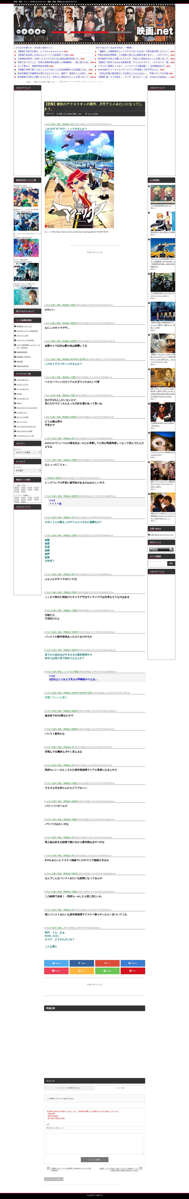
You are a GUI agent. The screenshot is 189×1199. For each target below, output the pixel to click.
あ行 (16, 487)
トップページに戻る (54, 1179)
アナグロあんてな (23, 389)
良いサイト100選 (22, 417)
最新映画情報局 (22, 352)
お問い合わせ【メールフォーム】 (162, 534)
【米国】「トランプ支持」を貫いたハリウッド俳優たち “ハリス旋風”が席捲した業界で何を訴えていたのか (118, 1169)
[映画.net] (94, 43)
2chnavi (19, 394)
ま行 (29, 489)
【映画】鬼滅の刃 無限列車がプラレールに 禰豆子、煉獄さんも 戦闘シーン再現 (163, 325)
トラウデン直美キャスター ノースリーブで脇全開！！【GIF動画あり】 (131, 66)
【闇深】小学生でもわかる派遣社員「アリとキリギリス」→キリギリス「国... (134, 62)
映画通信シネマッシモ (24, 326)
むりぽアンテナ (22, 412)
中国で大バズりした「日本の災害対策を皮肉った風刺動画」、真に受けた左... (53, 62)
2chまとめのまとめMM (24, 431)
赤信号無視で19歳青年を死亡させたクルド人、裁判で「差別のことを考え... (52, 73)
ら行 (16, 491)
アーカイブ (17, 467)
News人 (19, 403)
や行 (36, 489)
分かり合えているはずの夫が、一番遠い (114, 47)
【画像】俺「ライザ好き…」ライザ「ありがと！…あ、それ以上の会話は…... (134, 77)
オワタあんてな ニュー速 (25, 436)
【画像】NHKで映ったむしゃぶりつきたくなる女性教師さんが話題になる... (52, 69)
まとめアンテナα (22, 384)
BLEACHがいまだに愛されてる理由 (163, 232)
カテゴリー (17, 449)
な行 (16, 489)
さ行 (29, 487)
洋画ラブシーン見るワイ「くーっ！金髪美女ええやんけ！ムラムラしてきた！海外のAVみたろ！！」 (163, 515)
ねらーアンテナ (22, 422)
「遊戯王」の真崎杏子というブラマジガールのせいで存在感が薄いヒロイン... (134, 51)
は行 (23, 489)
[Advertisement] (94, 91)
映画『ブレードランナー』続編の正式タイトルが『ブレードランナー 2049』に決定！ (163, 484)
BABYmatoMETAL (23, 366)
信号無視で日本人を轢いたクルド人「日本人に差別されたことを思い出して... (53, 77)
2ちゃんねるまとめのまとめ (26, 426)
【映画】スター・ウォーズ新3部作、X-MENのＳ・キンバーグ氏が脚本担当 (71, 1169)
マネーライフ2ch (22, 335)
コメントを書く (93, 113)
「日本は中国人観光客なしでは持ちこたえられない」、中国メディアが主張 (133, 73)
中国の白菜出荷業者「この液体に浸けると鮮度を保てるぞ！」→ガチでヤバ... (134, 55)
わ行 (23, 491)
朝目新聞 (20, 361)
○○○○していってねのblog (25, 340)
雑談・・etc (51, 81)
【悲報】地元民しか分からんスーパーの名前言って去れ (43, 55)
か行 (23, 487)
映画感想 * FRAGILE (24, 357)
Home (28, 81)
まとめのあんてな (23, 398)
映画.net (99, 1195)
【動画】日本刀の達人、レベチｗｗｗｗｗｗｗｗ (40, 51)
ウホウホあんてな (23, 380)
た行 (36, 487)
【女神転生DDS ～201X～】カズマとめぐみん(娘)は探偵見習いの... (48, 58)
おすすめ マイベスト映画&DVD (27, 331)
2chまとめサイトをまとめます (27, 408)
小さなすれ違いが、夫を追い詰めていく (34, 47)
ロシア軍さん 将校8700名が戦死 (33, 66)
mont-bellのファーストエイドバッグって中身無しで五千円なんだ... (129, 69)
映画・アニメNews (40, 81)
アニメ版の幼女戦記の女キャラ (161, 205)
